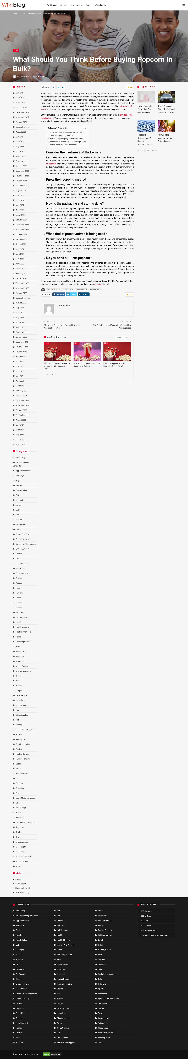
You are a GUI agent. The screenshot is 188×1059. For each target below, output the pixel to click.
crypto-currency (22, 549)
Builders (19, 505)
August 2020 (21, 420)
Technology (20, 827)
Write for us (100, 5)
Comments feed (22, 888)
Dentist (19, 554)
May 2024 (20, 205)
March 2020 (20, 444)
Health (18, 622)
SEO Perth (144, 921)
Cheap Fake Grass (23, 534)
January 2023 (21, 278)
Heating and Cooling (24, 632)
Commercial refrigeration (26, 544)
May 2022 (20, 318)
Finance (19, 583)
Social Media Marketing (25, 798)
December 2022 (22, 283)
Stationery (20, 818)
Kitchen (19, 686)
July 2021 (20, 366)
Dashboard (52, 5)
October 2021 (21, 352)
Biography (20, 500)
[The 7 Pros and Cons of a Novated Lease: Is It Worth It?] (166, 97)
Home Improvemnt (23, 642)
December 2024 (22, 171)
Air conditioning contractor (27, 916)
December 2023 (22, 225)
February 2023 (21, 274)
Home (18, 637)
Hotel (18, 647)
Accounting (20, 458)
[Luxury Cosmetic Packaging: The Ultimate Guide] (146, 97)
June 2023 (20, 254)
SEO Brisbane (146, 926)
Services (19, 783)
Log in (18, 879)
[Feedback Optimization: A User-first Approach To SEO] (146, 126)
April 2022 (20, 322)
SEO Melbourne (146, 911)
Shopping (20, 788)
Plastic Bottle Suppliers (25, 730)
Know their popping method (61, 135)
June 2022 (20, 313)
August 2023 (21, 244)
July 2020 (20, 425)
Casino (18, 529)
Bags (18, 481)
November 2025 (22, 117)
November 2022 (22, 288)
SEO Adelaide (146, 916)
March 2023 (20, 269)
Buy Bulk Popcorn (68, 289)
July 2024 (20, 195)
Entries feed (20, 884)
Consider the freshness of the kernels (65, 132)
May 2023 (20, 259)
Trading (19, 832)
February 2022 (21, 332)
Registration (76, 5)
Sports (18, 813)
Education (20, 568)
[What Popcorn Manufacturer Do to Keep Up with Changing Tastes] (57, 351)
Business (19, 510)
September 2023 (23, 239)
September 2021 (23, 357)
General (19, 608)
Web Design (20, 852)
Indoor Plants (21, 651)
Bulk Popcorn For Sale (53, 289)
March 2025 (20, 156)
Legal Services (22, 695)
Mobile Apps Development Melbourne (154, 935)
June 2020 (20, 430)
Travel (18, 837)
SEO (17, 778)
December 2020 (22, 401)
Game (18, 598)
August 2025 (21, 132)
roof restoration (23, 744)
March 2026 (20, 103)
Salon (18, 769)
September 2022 (23, 298)
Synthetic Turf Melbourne (26, 822)
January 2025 (21, 166)
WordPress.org (22, 892)
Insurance (20, 661)
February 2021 (21, 391)
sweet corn (51, 164)
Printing (19, 734)
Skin (17, 793)
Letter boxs (20, 700)
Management (21, 705)
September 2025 (23, 127)
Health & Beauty (22, 627)
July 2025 (20, 137)
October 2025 (21, 122)
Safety (18, 764)
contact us (98, 284)
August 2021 (21, 361)
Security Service (22, 774)
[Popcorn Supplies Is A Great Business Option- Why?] (117, 351)
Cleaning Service (22, 539)
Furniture (19, 593)
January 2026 (21, 108)
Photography (21, 725)
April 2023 (20, 264)
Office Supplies (22, 715)
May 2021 (20, 376)
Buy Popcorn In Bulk (81, 289)
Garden (19, 603)
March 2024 (20, 215)
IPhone (19, 676)
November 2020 (22, 405)
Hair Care (19, 612)
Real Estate (20, 739)
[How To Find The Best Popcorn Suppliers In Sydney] (87, 351)
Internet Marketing (23, 671)
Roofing (19, 749)
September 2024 (23, 186)
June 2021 (20, 371)
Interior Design (22, 666)
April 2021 (20, 381)
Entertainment (22, 573)
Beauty (19, 485)
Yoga (18, 866)
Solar (18, 803)
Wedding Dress (22, 861)
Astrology (20, 476)
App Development (23, 471)
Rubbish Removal (23, 759)
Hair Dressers (21, 617)
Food (16, 50)
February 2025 (21, 161)
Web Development (23, 857)
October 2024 (21, 181)
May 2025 (20, 147)
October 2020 (21, 410)
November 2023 (22, 230)
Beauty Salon (21, 490)
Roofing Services (23, 754)
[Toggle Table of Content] (83, 128)
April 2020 (20, 440)
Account (64, 5)
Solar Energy (21, 808)
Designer (19, 559)
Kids (17, 681)
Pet (17, 720)
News (18, 710)
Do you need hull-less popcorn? (63, 145)
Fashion (19, 578)
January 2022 (21, 337)
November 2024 (22, 176)
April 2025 (20, 151)
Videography (21, 847)
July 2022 (20, 308)
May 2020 (20, 435)
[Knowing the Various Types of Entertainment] (166, 126)
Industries (20, 656)
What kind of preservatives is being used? (67, 142)
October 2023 (21, 234)
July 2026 (20, 93)
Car (17, 515)
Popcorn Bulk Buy (95, 289)
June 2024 (20, 200)
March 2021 (20, 386)
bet (17, 495)
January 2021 (21, 396)
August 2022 (21, 303)
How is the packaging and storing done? (66, 139)
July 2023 (20, 249)
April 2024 (20, 210)
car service (20, 524)
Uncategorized (22, 842)
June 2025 (20, 142)
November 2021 (22, 347)
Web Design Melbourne (149, 931)
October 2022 (21, 293)
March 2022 (20, 327)
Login (88, 5)
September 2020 (23, 415)
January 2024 (21, 220)
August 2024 (21, 191)
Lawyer (19, 691)
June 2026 (20, 98)
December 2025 (22, 112)
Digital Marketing (23, 564)
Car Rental (20, 520)
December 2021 (22, 342)
